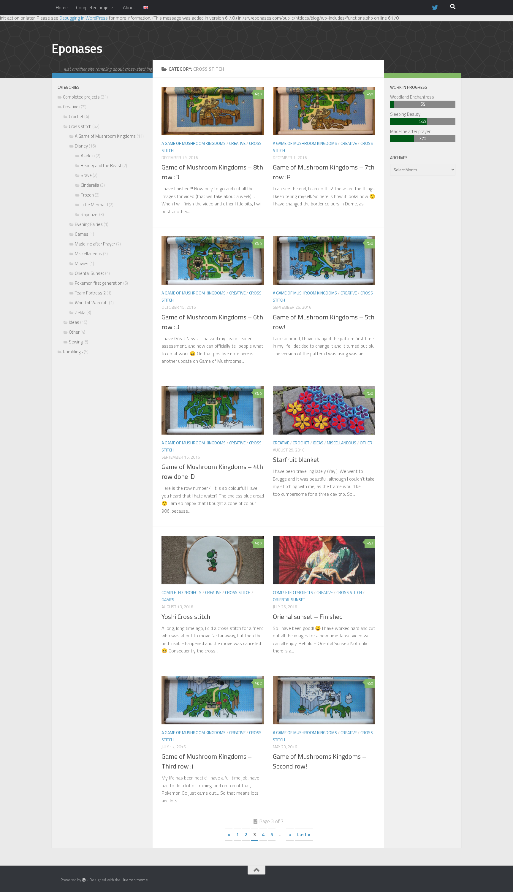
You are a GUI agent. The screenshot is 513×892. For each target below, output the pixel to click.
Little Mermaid (94, 204)
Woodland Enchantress (412, 97)
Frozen (87, 194)
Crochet (301, 443)
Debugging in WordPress (83, 17)
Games (168, 599)
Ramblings (73, 351)
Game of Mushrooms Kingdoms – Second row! (319, 761)
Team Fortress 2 (90, 292)
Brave (86, 175)
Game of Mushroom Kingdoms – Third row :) (207, 761)
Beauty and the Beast (101, 165)
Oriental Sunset (289, 599)
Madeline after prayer (410, 131)
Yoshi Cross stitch (186, 616)
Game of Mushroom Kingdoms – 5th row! (323, 322)
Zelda (80, 312)
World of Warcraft (91, 302)
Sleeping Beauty (405, 114)
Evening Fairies (89, 224)
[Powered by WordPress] (84, 880)
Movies (81, 263)
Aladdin (88, 155)
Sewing (76, 341)
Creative (237, 143)
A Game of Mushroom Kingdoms (194, 143)
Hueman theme (134, 880)
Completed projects (95, 7)
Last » (304, 834)
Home (62, 7)
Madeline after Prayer (95, 243)
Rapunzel (89, 214)
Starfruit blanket (296, 459)
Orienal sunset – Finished (308, 616)
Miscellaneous (341, 443)
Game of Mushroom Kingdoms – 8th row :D (212, 172)
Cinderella (90, 185)
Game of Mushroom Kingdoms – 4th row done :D (212, 471)
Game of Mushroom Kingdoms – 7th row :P (323, 172)
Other (366, 443)
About (129, 7)
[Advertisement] (102, 459)
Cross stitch (238, 592)
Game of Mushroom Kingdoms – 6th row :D (212, 322)
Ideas (318, 443)
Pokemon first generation (98, 283)
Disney (81, 145)
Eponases (77, 48)
